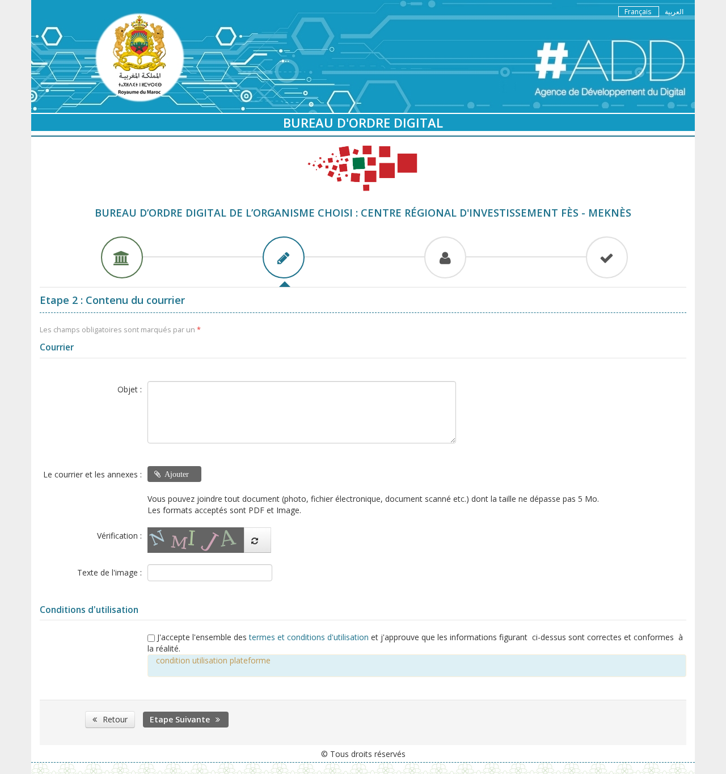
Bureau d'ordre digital (363, 122)
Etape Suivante (180, 719)
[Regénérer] (257, 540)
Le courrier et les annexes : (92, 474)
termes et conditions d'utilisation (310, 637)
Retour (115, 719)
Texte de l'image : (109, 572)
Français (638, 11)
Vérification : (119, 535)
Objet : (129, 389)
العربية (674, 11)
